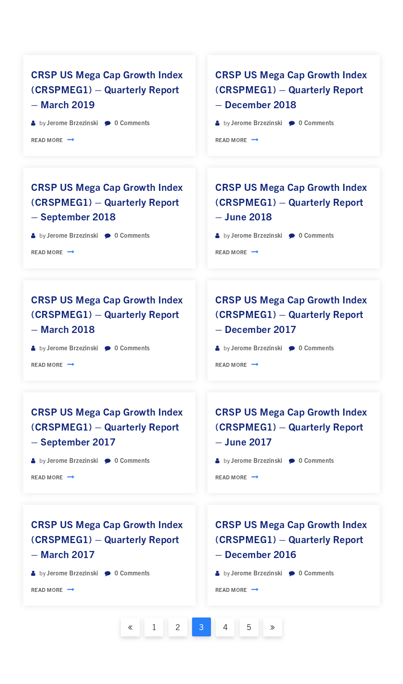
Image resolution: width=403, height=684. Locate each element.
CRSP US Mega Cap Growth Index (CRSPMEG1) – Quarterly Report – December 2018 (291, 89)
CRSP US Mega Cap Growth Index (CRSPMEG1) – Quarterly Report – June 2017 (291, 426)
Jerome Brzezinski (72, 122)
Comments (132, 122)
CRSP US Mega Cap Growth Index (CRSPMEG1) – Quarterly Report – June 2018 (291, 201)
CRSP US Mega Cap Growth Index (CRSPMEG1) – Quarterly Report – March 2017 (107, 539)
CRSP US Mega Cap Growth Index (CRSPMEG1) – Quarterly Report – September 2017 (107, 426)
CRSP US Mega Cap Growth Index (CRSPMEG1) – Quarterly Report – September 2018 (107, 201)
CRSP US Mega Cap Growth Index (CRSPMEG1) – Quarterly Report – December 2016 (291, 539)
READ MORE (47, 139)
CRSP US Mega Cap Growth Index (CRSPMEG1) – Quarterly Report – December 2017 (291, 314)
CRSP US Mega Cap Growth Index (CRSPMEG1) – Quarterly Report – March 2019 (107, 89)
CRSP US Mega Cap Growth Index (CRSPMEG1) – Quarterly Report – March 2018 (107, 314)
